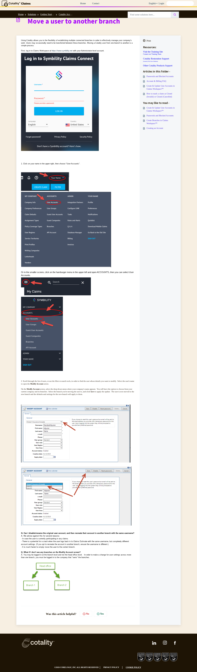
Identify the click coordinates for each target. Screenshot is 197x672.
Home (83, 3)
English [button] (152, 3)
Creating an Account (155, 128)
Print (149, 41)
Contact (95, 3)
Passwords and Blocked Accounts (160, 76)
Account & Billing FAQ (156, 81)
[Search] (175, 15)
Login (161, 3)
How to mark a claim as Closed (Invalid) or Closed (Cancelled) (159, 95)
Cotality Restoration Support (156, 60)
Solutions (32, 14)
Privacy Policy (111, 667)
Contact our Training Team (152, 54)
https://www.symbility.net (62, 51)
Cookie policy (133, 667)
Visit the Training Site (153, 52)
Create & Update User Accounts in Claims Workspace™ (161, 87)
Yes (102, 613)
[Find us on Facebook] (175, 643)
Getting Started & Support (52, 14)
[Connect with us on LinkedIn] (154, 643)
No (87, 613)
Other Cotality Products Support (157, 65)
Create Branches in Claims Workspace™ (157, 122)
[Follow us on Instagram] (165, 643)
